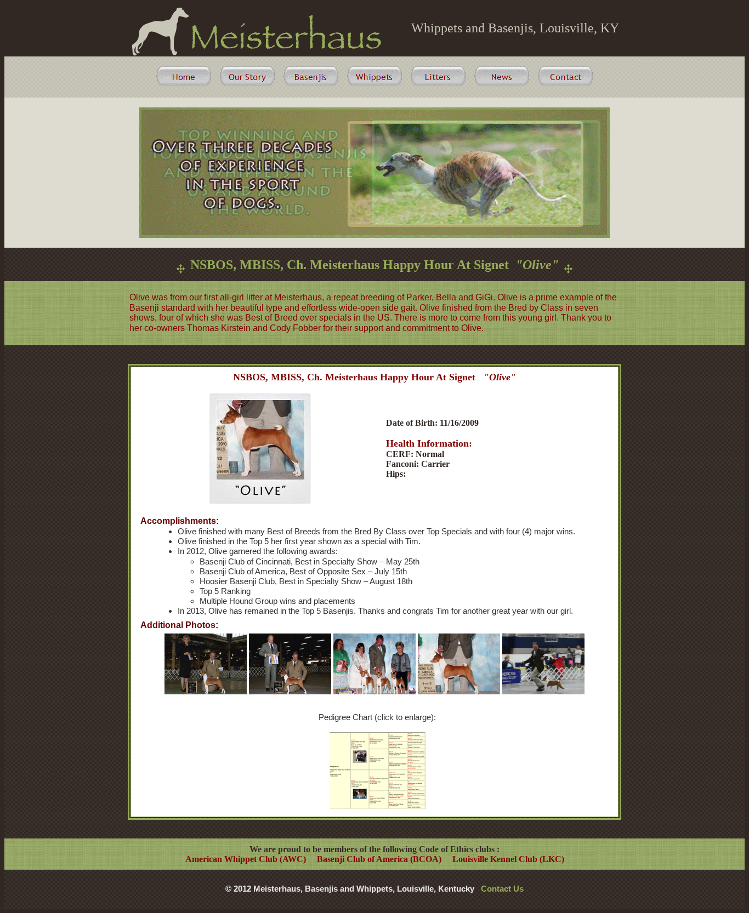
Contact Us (502, 888)
